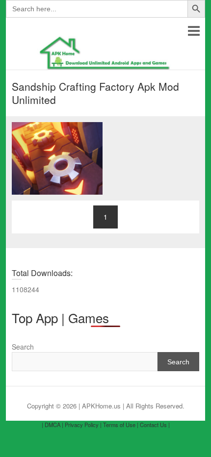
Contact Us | (155, 425)
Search (23, 347)
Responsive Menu (193, 30)
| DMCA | (52, 425)
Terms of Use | (120, 425)
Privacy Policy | (83, 425)
